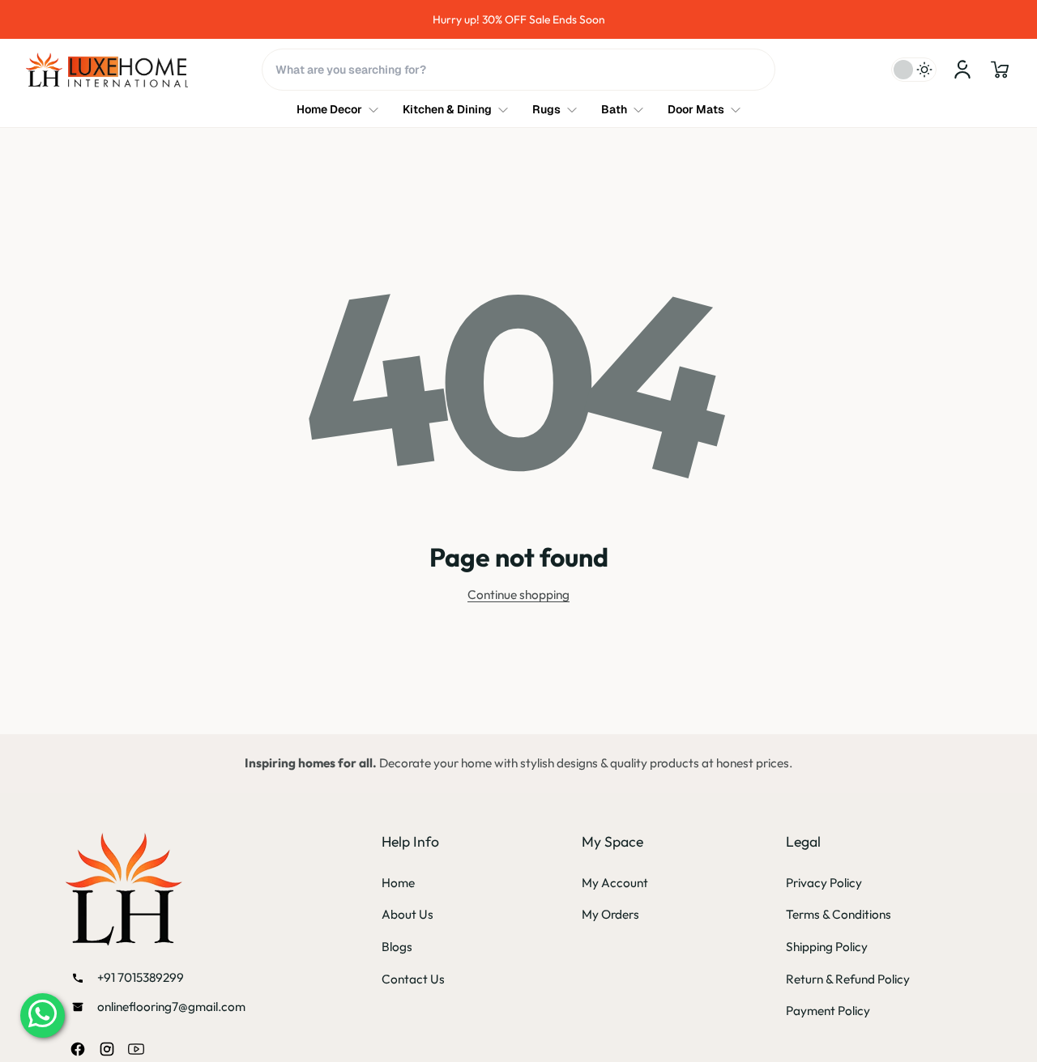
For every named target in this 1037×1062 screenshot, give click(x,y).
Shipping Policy (827, 946)
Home (398, 882)
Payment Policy (828, 1010)
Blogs (397, 946)
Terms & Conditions (838, 914)
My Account (615, 882)
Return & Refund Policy (848, 979)
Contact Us (413, 979)
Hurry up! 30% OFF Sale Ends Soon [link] (519, 19)
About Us (407, 914)
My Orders (610, 914)
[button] (999, 69)
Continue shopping (518, 594)
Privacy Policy (824, 882)
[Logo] (107, 70)
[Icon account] (962, 69)
